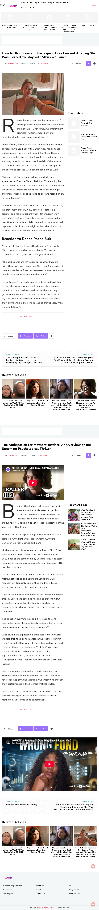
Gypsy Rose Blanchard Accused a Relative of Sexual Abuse (37, 403)
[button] (4, 5)
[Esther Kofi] (3, 63)
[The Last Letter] (88, 17)
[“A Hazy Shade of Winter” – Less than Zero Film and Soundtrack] (69, 17)
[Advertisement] (32, 40)
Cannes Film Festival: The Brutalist (10, 26)
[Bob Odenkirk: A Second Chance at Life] (30, 17)
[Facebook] (88, 63)
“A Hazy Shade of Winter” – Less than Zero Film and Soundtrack (69, 28)
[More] (94, 63)
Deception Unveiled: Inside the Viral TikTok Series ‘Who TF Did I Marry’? (13, 404)
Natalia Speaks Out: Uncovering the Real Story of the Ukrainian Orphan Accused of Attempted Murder (73, 360)
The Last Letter (88, 25)
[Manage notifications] (93, 904)
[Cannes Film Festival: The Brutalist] (10, 17)
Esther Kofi (13, 63)
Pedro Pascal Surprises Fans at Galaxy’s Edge (49, 27)
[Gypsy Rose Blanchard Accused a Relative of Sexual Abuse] (37, 389)
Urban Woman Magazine (45, 908)
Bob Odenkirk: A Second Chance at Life (30, 27)
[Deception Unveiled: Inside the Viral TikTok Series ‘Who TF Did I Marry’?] (13, 389)
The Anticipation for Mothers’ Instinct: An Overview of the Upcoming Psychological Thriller (24, 360)
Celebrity (44, 63)
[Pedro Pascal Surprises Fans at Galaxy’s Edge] (49, 17)
